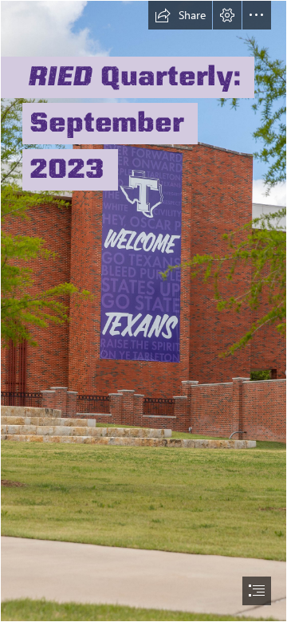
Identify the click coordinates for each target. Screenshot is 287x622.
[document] (143, 311)
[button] (180, 15)
